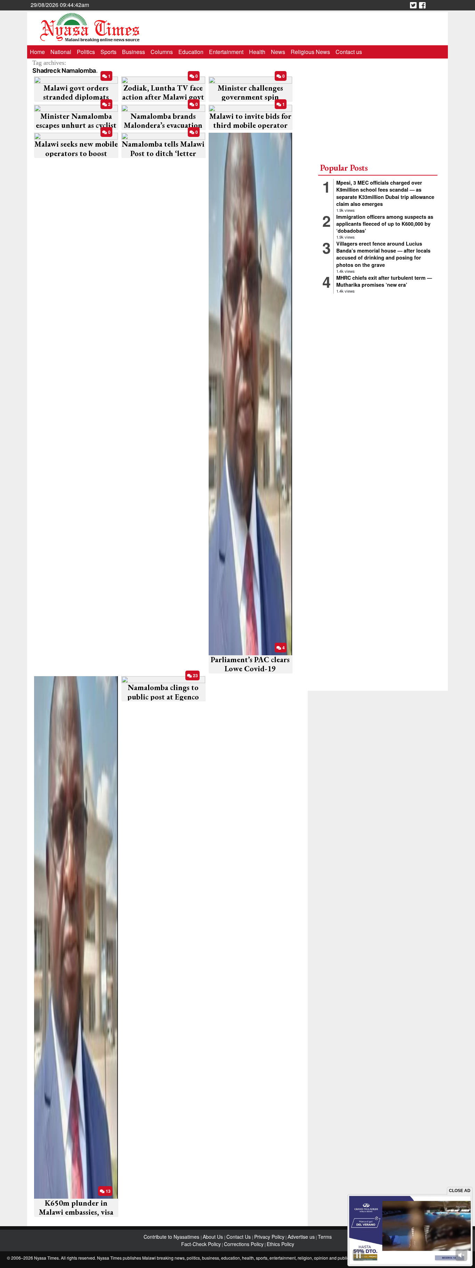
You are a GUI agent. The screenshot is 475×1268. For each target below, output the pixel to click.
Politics (86, 52)
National (60, 52)
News (278, 52)
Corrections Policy (244, 1243)
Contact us (349, 52)
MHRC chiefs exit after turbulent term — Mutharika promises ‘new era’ (384, 281)
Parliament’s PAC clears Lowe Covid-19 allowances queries (250, 669)
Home (37, 52)
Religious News (310, 52)
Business (133, 52)
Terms (325, 1236)
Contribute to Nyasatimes (172, 1236)
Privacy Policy (269, 1236)
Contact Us (239, 1236)
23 (195, 675)
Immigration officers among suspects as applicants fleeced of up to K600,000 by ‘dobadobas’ (384, 223)
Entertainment (226, 52)
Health (257, 52)
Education (190, 52)
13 (108, 1191)
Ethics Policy (280, 1243)
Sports (108, 52)
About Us (213, 1236)
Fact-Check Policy (201, 1243)
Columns (162, 52)
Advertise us (301, 1236)
